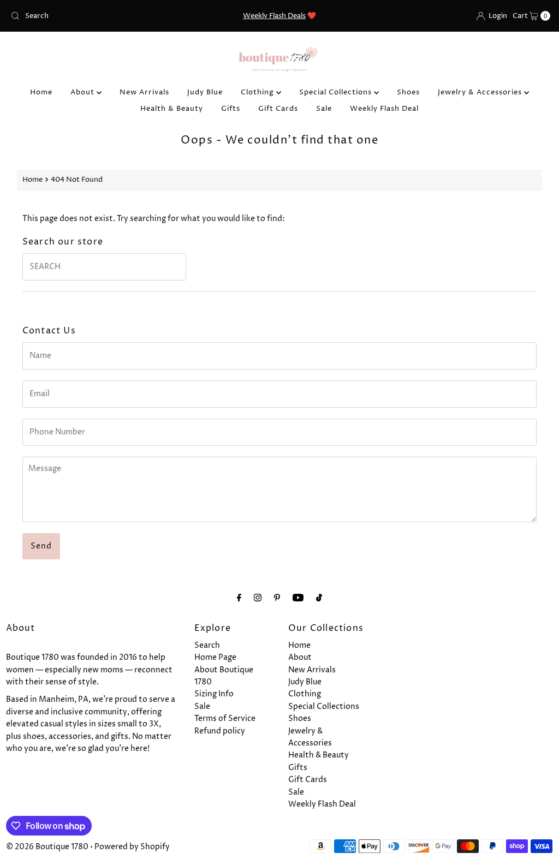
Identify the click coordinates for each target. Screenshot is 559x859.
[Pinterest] (277, 598)
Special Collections (336, 92)
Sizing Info (214, 694)
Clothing (258, 92)
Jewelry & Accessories (481, 92)
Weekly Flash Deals (274, 16)
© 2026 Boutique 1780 (47, 847)
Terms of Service (224, 718)
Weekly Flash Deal (384, 109)
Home (41, 92)
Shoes (408, 92)
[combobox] (94, 16)
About (83, 92)
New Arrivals (144, 92)
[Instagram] (257, 598)
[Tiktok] (319, 598)
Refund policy (219, 731)
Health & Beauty (171, 109)
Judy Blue (205, 92)
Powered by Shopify (132, 847)
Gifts (230, 109)
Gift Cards (278, 109)
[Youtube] (298, 598)
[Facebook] (239, 598)
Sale (324, 109)
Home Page (215, 657)
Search (207, 645)
